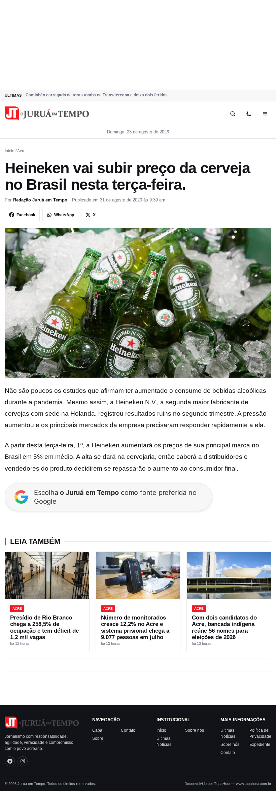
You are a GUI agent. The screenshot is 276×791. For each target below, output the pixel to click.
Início (9, 151)
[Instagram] (23, 761)
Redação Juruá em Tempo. (41, 199)
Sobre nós (194, 730)
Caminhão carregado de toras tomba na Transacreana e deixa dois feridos (97, 95)
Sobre (97, 738)
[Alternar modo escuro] (248, 113)
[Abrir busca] (232, 113)
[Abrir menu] (264, 113)
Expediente (259, 744)
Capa (97, 730)
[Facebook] (10, 761)
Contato (128, 730)
